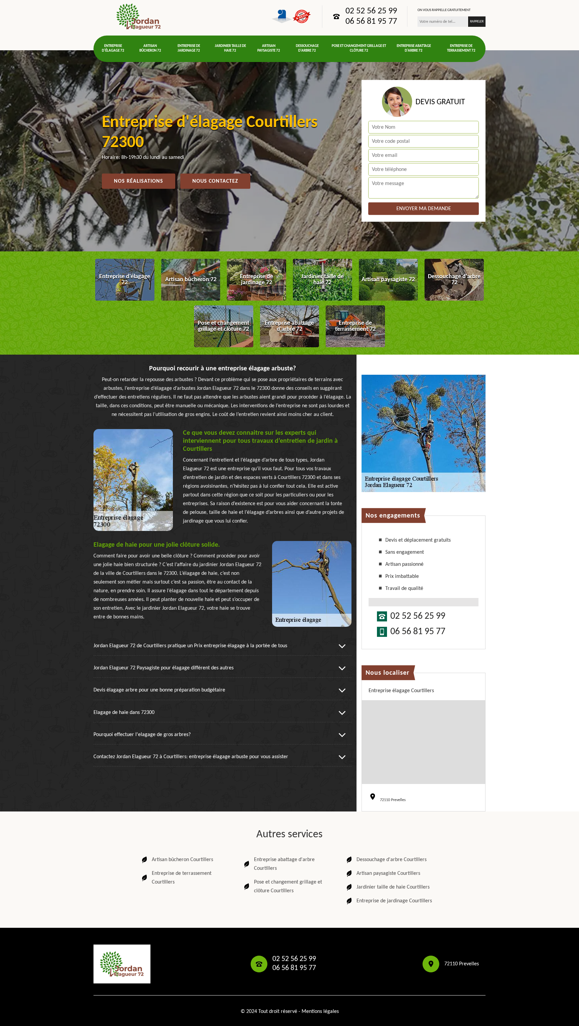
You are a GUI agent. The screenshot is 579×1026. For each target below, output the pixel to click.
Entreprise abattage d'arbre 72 (414, 48)
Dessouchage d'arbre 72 (307, 48)
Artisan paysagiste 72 (268, 48)
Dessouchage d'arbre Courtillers (392, 859)
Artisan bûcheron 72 (150, 48)
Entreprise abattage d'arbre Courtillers (284, 864)
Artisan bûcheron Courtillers (182, 859)
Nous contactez (215, 181)
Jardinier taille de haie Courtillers (393, 887)
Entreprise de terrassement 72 (461, 48)
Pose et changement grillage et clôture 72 (359, 48)
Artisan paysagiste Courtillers (388, 873)
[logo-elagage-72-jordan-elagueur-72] (139, 16)
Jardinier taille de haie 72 (230, 48)
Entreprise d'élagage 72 (113, 48)
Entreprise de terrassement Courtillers (181, 878)
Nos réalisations (138, 181)
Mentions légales (320, 1011)
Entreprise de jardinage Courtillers (394, 901)
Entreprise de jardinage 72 (189, 48)
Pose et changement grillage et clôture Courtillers (288, 887)
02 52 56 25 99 (371, 11)
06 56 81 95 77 (371, 21)
